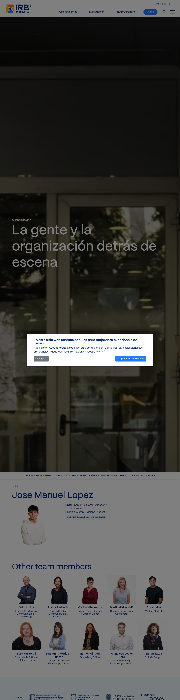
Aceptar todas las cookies (131, 359)
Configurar (41, 359)
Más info (101, 352)
